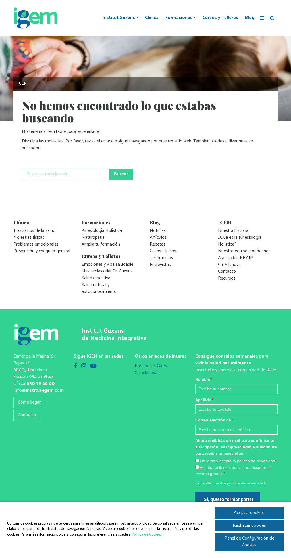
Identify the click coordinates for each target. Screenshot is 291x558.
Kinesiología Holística (102, 230)
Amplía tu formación (101, 244)
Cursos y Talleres (220, 17)
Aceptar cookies (249, 513)
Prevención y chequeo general (41, 251)
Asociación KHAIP (235, 258)
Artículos (158, 237)
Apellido (204, 400)
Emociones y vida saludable (107, 264)
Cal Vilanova (229, 264)
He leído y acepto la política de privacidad (238, 461)
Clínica (152, 17)
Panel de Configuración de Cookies (249, 541)
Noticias (158, 230)
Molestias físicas (28, 237)
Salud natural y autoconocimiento (99, 288)
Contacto (227, 271)
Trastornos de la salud (34, 230)
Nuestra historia (233, 230)
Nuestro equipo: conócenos (244, 251)
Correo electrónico (214, 420)
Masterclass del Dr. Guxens (107, 271)
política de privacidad (246, 483)
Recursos (227, 278)
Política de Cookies (147, 534)
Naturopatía (93, 237)
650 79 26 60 (40, 383)
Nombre (203, 379)
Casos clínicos (163, 251)
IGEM (22, 83)
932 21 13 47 (41, 377)
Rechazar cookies (249, 525)
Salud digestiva (96, 278)
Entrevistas (160, 264)
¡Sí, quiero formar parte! (227, 499)
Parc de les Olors (151, 366)
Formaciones (178, 17)
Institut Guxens (119, 17)
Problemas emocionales (36, 244)
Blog (250, 17)
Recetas (157, 244)
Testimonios (161, 258)
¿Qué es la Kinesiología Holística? (239, 241)
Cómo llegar (29, 402)
